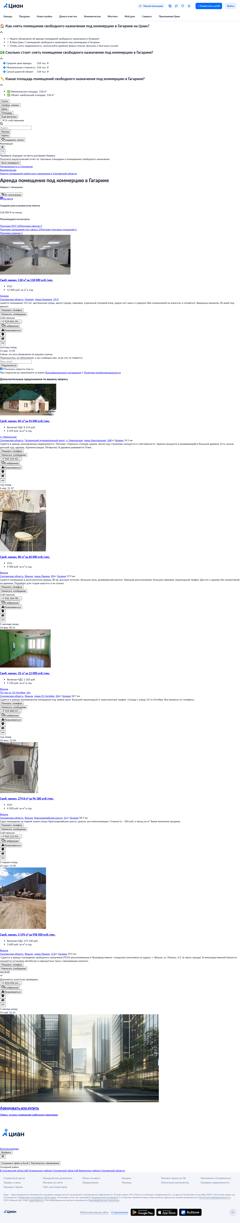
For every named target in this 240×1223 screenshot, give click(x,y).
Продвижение (90, 1182)
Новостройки (44, 16)
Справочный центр (14, 1178)
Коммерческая (92, 16)
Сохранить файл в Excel (14, 1163)
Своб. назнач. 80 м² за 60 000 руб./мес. (25, 557)
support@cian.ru (36, 1200)
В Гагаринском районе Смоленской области (51, 1170)
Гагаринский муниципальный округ (45, 440)
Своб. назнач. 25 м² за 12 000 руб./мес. (25, 673)
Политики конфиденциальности (102, 372)
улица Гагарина (43, 299)
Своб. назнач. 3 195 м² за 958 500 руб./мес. (28, 934)
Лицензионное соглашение (105, 1197)
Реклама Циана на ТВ (173, 1178)
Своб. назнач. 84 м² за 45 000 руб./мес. (25, 421)
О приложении (119, 1212)
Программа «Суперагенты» (216, 1178)
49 (52, 576)
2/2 (53, 953)
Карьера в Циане (13, 1187)
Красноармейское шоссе (48, 817)
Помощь (126, 1182)
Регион (5, 131)
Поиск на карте (91, 1178)
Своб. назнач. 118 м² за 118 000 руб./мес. (26, 280)
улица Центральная (95, 440)
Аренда (8, 16)
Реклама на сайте (53, 1182)
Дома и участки (68, 16)
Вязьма (29, 576)
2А (57, 696)
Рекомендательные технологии (104, 1200)
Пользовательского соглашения (63, 372)
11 (65, 817)
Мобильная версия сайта (94, 1212)
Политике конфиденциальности (215, 1197)
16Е (109, 440)
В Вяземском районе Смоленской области (101, 1170)
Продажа (24, 16)
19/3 (56, 299)
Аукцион (126, 1178)
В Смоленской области (13, 1170)
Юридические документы (57, 1178)
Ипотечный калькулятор (175, 1182)
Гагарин (29, 299)
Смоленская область (12, 299)
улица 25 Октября (44, 696)
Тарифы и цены (12, 1182)
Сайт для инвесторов (55, 1187)
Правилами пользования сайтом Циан (37, 1197)
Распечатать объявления (45, 1163)
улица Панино (42, 953)
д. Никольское (74, 440)
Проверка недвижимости (215, 1182)
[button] (120, 29)
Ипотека (113, 16)
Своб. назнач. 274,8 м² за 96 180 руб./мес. (27, 798)
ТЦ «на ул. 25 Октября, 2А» (15, 692)
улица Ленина (42, 576)
